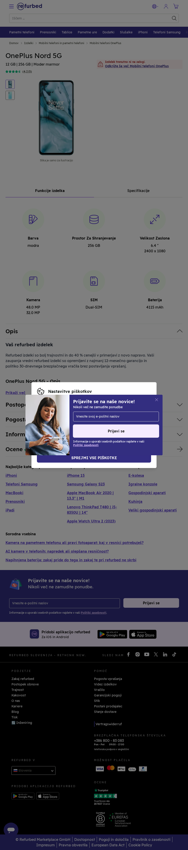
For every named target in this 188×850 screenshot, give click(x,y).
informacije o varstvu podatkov (111, 420)
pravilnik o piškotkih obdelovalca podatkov (87, 425)
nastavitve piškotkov (115, 415)
